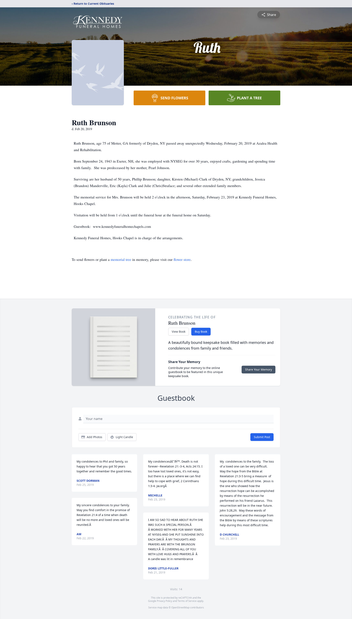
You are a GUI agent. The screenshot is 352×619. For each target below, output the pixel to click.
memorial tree (121, 259)
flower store (182, 259)
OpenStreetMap (180, 607)
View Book (178, 331)
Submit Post (262, 437)
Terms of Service (187, 601)
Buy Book (201, 331)
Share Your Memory (258, 369)
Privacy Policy (164, 601)
